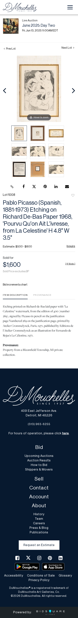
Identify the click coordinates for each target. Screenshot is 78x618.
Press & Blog (39, 527)
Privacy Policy (39, 580)
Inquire (71, 246)
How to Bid (39, 465)
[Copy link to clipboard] (12, 186)
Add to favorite (73, 195)
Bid (39, 447)
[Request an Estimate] (39, 542)
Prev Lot (11, 49)
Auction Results (39, 460)
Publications (39, 532)
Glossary (65, 575)
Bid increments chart (15, 284)
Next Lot (67, 48)
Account (39, 496)
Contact (39, 487)
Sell (39, 478)
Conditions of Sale (41, 575)
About (39, 505)
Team (39, 518)
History (39, 514)
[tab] (15, 296)
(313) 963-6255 (39, 424)
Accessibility (13, 575)
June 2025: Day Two (38, 25)
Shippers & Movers (39, 469)
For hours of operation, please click (39, 433)
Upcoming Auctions (39, 455)
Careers (39, 523)
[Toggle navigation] (70, 7)
